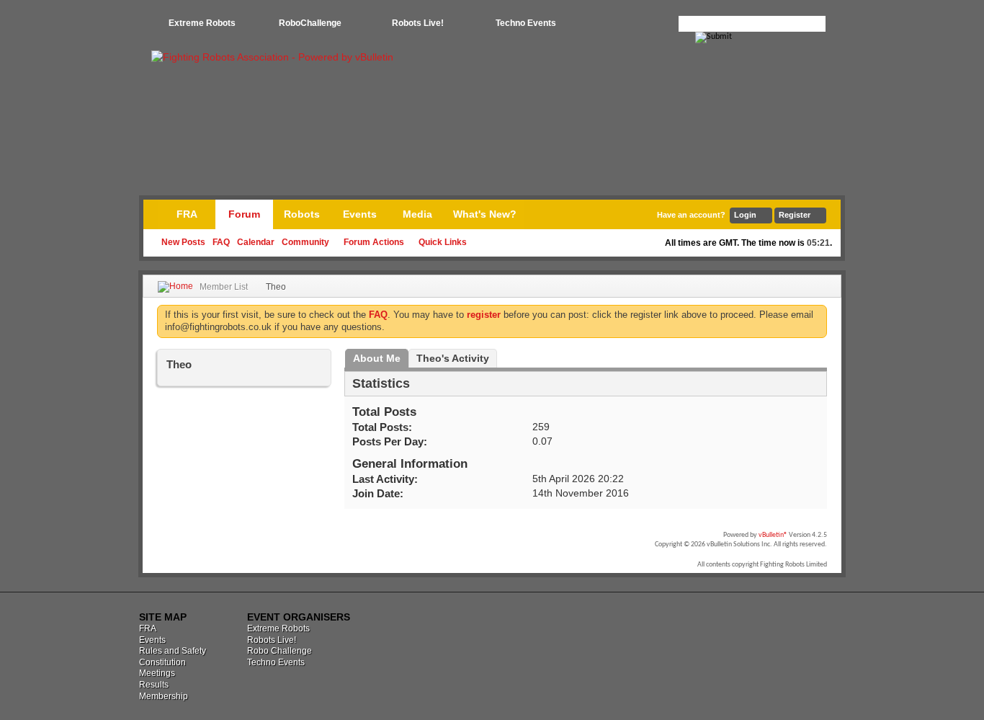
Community (305, 242)
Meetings (157, 673)
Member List (224, 287)
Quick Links (443, 242)
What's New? (484, 214)
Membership (163, 696)
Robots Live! (418, 23)
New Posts (183, 242)
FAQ (221, 242)
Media (417, 214)
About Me (377, 358)
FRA (186, 214)
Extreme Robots (202, 23)
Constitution (162, 662)
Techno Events (526, 23)
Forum (244, 214)
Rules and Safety (172, 651)
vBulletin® (773, 535)
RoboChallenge (310, 23)
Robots (302, 214)
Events (360, 214)
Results (154, 685)
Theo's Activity (452, 358)
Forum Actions (374, 242)
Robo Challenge (279, 651)
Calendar (255, 242)
